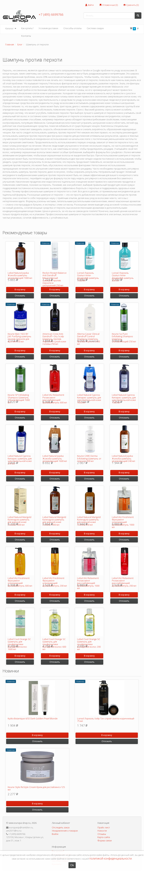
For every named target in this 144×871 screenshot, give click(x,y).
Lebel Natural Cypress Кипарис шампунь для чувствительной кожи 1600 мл (89, 398)
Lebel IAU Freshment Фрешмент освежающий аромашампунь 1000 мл (123, 522)
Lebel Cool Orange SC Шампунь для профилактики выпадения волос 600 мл (54, 644)
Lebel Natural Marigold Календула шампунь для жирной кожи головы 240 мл (89, 520)
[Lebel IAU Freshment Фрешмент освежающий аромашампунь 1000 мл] (124, 500)
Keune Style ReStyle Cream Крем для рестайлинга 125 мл (36, 788)
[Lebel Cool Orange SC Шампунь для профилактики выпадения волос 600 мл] (55, 622)
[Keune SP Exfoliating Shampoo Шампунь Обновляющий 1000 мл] (20, 378)
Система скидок (95, 28)
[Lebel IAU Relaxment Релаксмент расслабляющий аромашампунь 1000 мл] (89, 561)
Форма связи (104, 840)
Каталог (9, 28)
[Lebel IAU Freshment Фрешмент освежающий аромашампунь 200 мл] (55, 561)
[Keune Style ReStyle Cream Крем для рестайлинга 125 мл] (37, 766)
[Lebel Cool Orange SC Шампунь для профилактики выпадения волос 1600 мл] (20, 622)
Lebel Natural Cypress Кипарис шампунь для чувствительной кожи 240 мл (20, 459)
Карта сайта (103, 837)
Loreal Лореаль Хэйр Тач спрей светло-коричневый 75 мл (105, 720)
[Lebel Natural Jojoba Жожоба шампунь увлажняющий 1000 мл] (20, 256)
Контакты (26, 35)
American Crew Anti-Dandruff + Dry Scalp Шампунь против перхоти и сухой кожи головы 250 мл (54, 338)
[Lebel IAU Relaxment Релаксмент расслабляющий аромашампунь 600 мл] (55, 378)
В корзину (20, 289)
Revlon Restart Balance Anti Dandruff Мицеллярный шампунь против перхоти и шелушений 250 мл (54, 279)
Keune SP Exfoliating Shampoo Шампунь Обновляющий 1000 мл (19, 398)
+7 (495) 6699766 (51, 14)
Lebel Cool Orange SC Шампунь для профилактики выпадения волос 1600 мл (19, 644)
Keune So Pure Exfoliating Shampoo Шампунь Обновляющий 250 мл (124, 337)
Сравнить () (132, 5)
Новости (102, 830)
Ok (72, 865)
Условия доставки (48, 28)
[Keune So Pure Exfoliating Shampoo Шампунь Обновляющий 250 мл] (124, 317)
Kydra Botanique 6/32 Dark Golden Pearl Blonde (33, 718)
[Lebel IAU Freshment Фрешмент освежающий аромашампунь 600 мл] (20, 561)
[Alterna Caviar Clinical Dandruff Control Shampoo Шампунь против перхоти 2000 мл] (89, 317)
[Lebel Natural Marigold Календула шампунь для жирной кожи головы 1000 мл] (55, 500)
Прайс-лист (103, 827)
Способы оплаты (72, 28)
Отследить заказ (61, 827)
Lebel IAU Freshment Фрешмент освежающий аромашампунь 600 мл (20, 581)
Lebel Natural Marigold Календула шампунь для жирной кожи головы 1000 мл (54, 520)
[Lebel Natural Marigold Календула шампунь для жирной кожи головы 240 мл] (89, 500)
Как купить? (27, 28)
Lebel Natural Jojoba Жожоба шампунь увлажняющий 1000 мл (20, 275)
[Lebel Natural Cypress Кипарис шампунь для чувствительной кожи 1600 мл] (89, 378)
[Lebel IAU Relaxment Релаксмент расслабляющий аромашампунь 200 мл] (124, 561)
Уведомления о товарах (65, 830)
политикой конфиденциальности (110, 858)
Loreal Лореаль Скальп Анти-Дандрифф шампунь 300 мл (123, 276)
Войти (90, 5)
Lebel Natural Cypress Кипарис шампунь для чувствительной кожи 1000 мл (124, 398)
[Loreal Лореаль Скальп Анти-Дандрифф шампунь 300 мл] (124, 256)
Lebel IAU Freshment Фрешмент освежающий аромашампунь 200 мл (54, 581)
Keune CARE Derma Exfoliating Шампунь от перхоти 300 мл (89, 458)
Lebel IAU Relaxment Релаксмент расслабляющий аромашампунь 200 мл (124, 581)
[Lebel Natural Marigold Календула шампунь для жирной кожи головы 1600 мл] (20, 500)
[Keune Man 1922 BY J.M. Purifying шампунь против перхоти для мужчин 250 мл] (20, 317)
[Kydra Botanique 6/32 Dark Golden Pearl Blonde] (37, 698)
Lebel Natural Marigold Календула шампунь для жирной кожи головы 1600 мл (19, 520)
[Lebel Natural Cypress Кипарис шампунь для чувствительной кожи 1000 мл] (124, 378)
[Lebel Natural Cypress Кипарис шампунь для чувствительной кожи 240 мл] (20, 439)
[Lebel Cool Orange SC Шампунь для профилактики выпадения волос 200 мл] (89, 622)
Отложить (20, 295)
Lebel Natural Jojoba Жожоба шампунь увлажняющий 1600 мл (54, 458)
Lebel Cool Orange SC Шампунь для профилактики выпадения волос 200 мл (89, 644)
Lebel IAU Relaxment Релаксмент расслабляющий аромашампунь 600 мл (54, 398)
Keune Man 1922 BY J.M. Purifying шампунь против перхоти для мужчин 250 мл (19, 337)
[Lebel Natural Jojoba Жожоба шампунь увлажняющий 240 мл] (124, 439)
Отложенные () (110, 5)
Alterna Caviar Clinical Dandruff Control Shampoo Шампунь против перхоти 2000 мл (88, 338)
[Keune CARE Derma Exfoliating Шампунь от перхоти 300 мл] (89, 439)
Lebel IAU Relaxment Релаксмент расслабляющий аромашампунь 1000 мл (88, 583)
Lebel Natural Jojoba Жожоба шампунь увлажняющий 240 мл (123, 458)
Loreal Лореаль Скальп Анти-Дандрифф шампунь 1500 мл (88, 276)
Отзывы (101, 834)
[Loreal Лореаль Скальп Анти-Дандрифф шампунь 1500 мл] (89, 256)
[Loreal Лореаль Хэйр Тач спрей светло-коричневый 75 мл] (107, 698)
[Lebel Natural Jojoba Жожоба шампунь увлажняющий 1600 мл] (55, 439)
